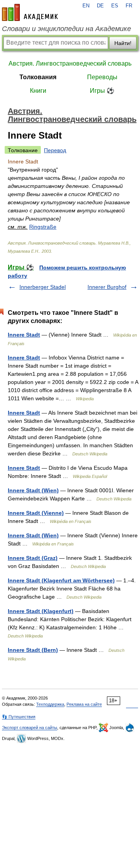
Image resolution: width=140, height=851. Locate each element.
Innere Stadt (24, 335)
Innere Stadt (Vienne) (36, 513)
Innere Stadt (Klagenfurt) (41, 611)
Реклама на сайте (84, 704)
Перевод (55, 150)
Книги (38, 90)
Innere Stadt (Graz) (33, 558)
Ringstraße (42, 227)
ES (114, 6)
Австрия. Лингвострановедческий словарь (70, 63)
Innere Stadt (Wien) (33, 490)
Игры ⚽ (102, 90)
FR (129, 6)
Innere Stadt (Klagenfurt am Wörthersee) (61, 580)
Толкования (37, 77)
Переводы (102, 77)
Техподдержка (50, 704)
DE (100, 6)
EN (85, 6)
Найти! (122, 43)
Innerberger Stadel (42, 287)
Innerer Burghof (107, 287)
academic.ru (30, 12)
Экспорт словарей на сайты (29, 727)
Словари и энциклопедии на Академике (66, 29)
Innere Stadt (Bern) (33, 650)
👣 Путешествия (18, 716)
